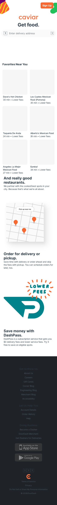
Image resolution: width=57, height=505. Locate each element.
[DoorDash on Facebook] (25, 471)
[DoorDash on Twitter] (28, 471)
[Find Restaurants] (52, 33)
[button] (28, 33)
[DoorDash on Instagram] (32, 471)
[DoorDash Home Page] (28, 476)
